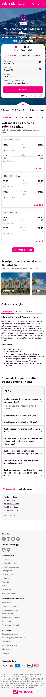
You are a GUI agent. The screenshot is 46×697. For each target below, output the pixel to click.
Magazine (5, 653)
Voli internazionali (26, 489)
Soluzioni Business (9, 593)
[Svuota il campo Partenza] (40, 62)
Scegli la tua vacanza (9, 645)
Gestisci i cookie (8, 574)
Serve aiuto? (6, 602)
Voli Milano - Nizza (11, 507)
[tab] (16, 48)
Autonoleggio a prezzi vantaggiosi (14, 638)
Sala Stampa (6, 590)
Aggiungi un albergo (28, 95)
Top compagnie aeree (10, 634)
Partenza (19, 311)
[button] (9, 515)
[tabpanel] (23, 185)
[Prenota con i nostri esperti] (33, 4)
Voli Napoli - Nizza (10, 500)
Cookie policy (7, 571)
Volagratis (5, 110)
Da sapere (7, 311)
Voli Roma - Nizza (10, 497)
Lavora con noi (7, 578)
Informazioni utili (8, 614)
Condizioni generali (9, 563)
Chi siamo (5, 559)
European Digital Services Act (12, 617)
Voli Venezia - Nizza (11, 504)
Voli (13, 110)
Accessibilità (6, 621)
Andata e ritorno (11, 55)
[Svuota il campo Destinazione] (40, 68)
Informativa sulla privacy (10, 567)
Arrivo (30, 311)
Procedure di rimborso (10, 606)
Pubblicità (5, 582)
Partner (4, 586)
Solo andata (25, 55)
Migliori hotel (7, 649)
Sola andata (27, 117)
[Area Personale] (38, 4)
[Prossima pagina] (42, 117)
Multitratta (37, 55)
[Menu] (43, 3)
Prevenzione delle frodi (10, 625)
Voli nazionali (9, 489)
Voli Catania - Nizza (11, 510)
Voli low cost (6, 642)
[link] (23, 153)
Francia (19, 110)
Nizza (27, 110)
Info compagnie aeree (10, 610)
